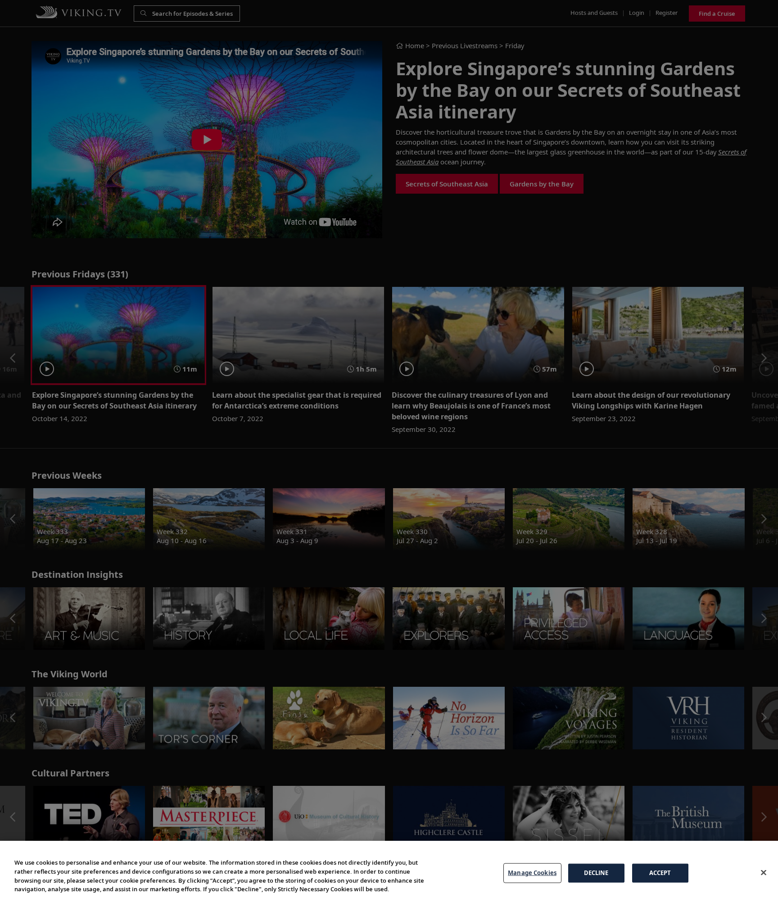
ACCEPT (660, 873)
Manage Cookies (532, 873)
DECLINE (596, 873)
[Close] (763, 873)
